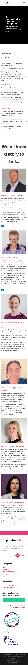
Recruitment (6, 569)
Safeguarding (16, 607)
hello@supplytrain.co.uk (13, 585)
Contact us (14, 600)
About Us (5, 575)
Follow (22, 555)
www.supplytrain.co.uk (14, 662)
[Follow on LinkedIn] (2, 226)
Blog (4, 577)
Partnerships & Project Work (10, 573)
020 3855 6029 (10, 587)
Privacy (23, 607)
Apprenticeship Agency (9, 571)
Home (4, 567)
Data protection (21, 605)
